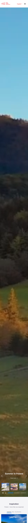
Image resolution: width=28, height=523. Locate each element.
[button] (26, 476)
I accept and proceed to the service (14, 513)
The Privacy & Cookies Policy (13, 520)
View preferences (14, 517)
